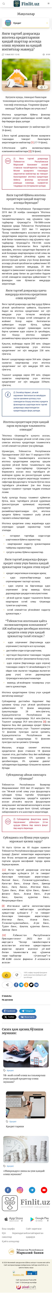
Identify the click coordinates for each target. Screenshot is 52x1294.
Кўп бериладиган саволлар (14, 1235)
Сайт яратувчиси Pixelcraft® (26, 1280)
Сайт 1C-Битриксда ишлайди (26, 1282)
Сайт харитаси (33, 1228)
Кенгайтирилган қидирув (34, 1235)
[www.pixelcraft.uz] (26, 1287)
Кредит (10, 1070)
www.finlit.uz (42, 1265)
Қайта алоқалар (10, 1241)
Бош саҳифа (8, 1228)
